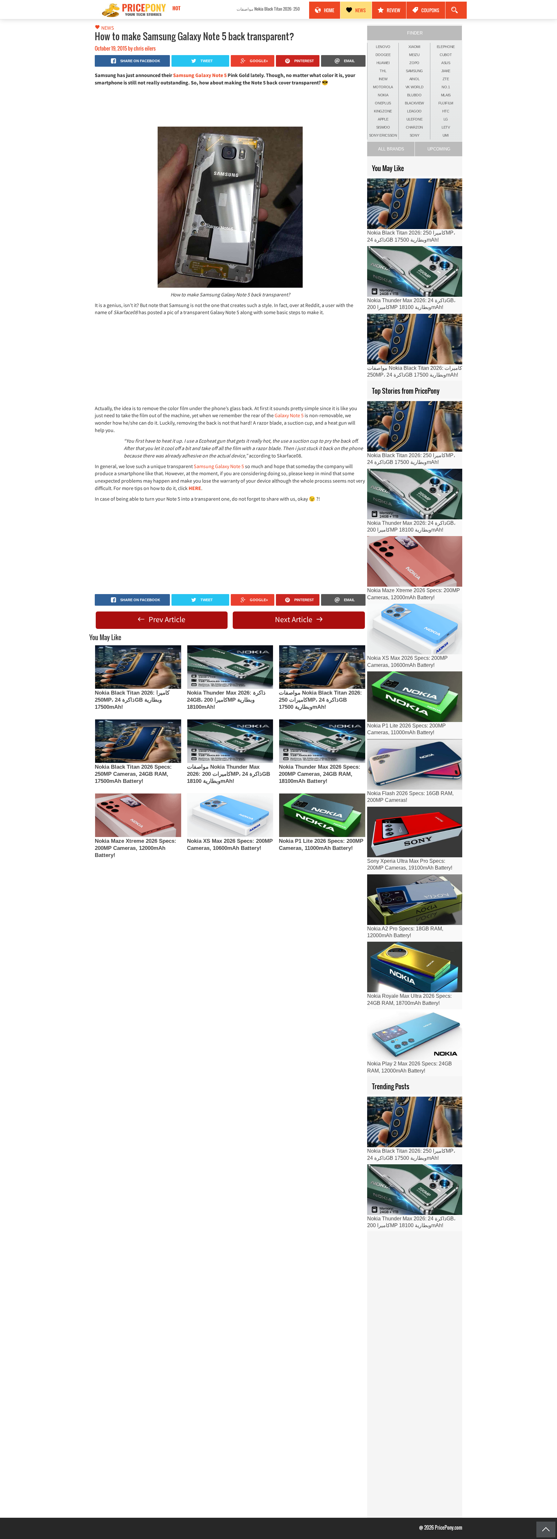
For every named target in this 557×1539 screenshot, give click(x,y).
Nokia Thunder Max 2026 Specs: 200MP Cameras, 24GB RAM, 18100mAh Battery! (319, 774)
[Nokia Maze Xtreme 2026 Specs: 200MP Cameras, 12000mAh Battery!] (138, 815)
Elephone (446, 47)
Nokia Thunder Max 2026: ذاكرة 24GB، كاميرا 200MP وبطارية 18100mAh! (226, 700)
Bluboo (414, 95)
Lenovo (383, 47)
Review (393, 10)
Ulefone (414, 119)
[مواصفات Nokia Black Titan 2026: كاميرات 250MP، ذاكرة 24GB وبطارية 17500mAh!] (322, 667)
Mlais (446, 95)
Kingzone (383, 111)
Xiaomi (414, 47)
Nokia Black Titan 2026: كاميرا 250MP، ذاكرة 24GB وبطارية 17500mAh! (132, 700)
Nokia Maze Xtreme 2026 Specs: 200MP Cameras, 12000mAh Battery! (135, 848)
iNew (383, 79)
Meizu (414, 55)
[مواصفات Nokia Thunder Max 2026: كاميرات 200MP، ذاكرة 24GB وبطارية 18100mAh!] (230, 741)
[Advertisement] (230, 106)
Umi (446, 135)
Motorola (383, 87)
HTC (445, 111)
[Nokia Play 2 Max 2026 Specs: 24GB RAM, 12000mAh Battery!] (414, 1034)
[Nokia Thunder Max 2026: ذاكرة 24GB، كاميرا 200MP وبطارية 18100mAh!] (230, 667)
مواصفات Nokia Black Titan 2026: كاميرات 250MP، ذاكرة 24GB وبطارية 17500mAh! (228, 8)
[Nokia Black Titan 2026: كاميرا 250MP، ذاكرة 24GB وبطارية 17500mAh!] (138, 667)
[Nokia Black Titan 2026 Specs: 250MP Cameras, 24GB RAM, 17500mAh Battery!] (138, 741)
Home (329, 10)
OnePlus (383, 103)
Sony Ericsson (383, 135)
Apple (383, 119)
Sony (414, 135)
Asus (445, 63)
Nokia (383, 95)
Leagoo (414, 111)
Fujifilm (446, 103)
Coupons (430, 10)
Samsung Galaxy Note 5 (200, 75)
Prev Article (166, 619)
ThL (383, 71)
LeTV (446, 127)
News (360, 10)
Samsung (414, 71)
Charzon (414, 127)
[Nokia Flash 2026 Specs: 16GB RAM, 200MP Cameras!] (414, 764)
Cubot (446, 55)
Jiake (446, 71)
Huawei (383, 63)
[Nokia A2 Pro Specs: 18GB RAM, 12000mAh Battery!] (414, 899)
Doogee (383, 55)
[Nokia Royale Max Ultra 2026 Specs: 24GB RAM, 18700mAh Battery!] (414, 967)
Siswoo (383, 127)
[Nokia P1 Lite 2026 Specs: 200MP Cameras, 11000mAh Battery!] (322, 815)
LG (446, 119)
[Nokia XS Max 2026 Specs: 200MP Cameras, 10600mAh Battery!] (230, 815)
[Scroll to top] (545, 1529)
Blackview (414, 103)
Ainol (414, 79)
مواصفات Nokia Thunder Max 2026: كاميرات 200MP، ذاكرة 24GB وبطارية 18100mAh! (228, 774)
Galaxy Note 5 (289, 415)
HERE (195, 488)
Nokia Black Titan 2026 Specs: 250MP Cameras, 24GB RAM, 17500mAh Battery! (133, 774)
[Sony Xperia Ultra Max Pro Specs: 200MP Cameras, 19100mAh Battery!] (414, 832)
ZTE (446, 79)
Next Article (294, 619)
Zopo (414, 63)
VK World (415, 87)
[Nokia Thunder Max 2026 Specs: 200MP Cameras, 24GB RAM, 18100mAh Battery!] (322, 741)
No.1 (446, 87)
